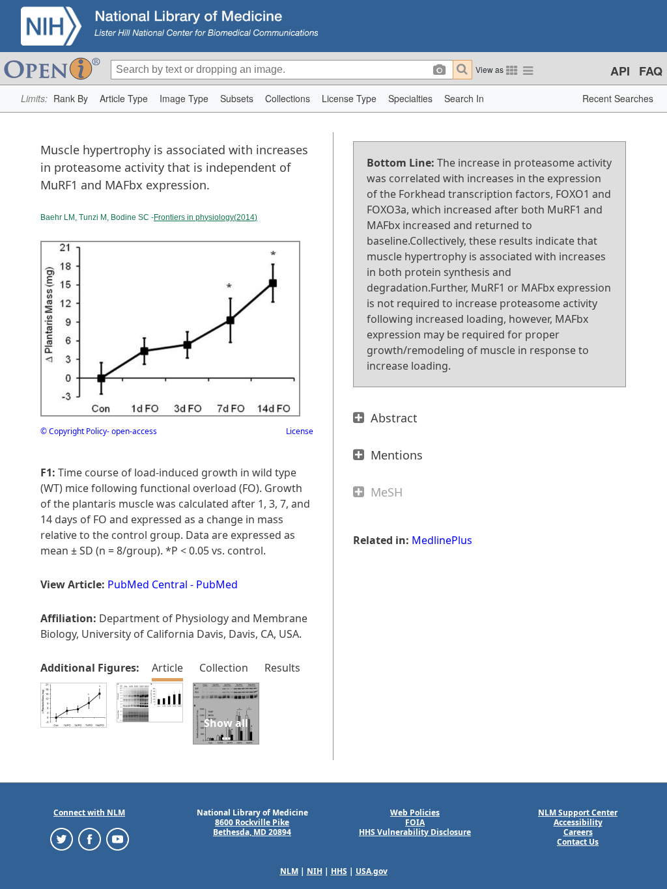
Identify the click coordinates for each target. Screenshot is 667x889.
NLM (289, 871)
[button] (71, 98)
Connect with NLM (89, 812)
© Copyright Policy (73, 431)
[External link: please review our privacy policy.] (61, 838)
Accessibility (578, 822)
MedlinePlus (442, 540)
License (299, 431)
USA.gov (372, 871)
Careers (578, 832)
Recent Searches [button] (617, 98)
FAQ (650, 70)
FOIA (415, 822)
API (620, 70)
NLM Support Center (577, 812)
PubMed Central (147, 584)
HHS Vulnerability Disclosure (415, 832)
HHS (339, 871)
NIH (314, 871)
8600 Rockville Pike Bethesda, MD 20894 (252, 827)
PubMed (217, 584)
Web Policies (415, 812)
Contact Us (578, 841)
